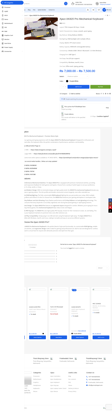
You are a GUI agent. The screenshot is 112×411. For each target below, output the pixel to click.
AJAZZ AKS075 (76, 307)
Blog (69, 376)
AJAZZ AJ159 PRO (34, 307)
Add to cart (78, 86)
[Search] (65, 3)
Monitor (95, 306)
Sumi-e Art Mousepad (56, 307)
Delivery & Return (73, 388)
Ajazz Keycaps (54, 385)
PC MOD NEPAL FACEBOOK (28, 165)
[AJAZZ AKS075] (79, 296)
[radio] (67, 81)
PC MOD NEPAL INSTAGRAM (28, 168)
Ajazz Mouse (37, 309)
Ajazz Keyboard (80, 309)
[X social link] (103, 93)
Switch (62, 76)
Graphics (36, 382)
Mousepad (53, 309)
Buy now (100, 86)
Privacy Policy (72, 391)
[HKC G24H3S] (101, 295)
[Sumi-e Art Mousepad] (58, 296)
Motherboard (37, 379)
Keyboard (74, 311)
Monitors (95, 308)
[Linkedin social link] (108, 93)
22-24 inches (101, 306)
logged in (71, 248)
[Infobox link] (43, 358)
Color (61, 81)
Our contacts (72, 379)
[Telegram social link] (110, 93)
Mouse (43, 309)
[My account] (88, 10)
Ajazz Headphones (55, 379)
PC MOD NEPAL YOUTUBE (28, 174)
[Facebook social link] (101, 93)
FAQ (69, 382)
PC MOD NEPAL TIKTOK (27, 171)
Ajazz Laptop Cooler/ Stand (58, 388)
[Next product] (110, 15)
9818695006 (88, 4)
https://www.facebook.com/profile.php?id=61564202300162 (52, 154)
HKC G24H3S (97, 303)
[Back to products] (107, 15)
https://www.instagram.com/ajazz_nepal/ (43, 150)
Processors (36, 376)
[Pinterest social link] (105, 93)
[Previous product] (105, 15)
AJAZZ (31, 309)
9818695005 (79, 4)
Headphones (37, 385)
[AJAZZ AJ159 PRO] (37, 296)
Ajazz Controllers (55, 376)
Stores (70, 385)
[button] (101, 337)
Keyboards (36, 388)
